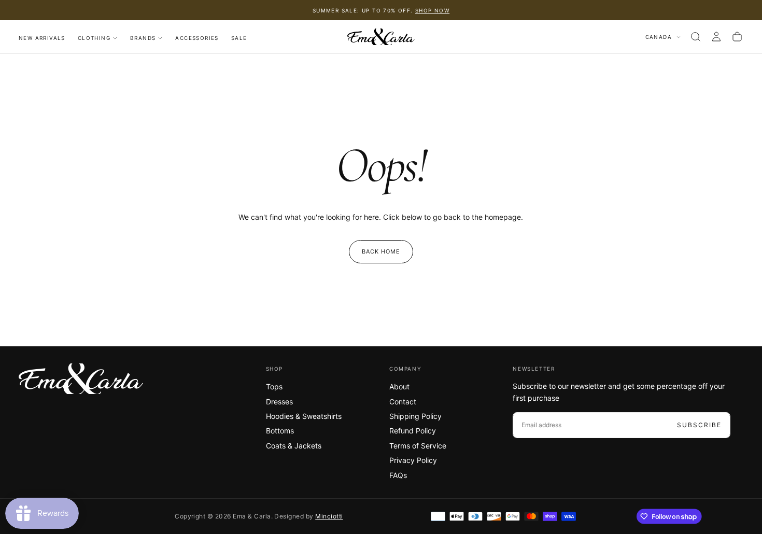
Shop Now (432, 10)
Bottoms (280, 430)
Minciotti (329, 516)
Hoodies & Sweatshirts (304, 416)
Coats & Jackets (293, 445)
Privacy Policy (413, 460)
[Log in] (716, 37)
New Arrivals (42, 38)
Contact (402, 401)
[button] (695, 37)
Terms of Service (417, 445)
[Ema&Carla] (81, 379)
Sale (239, 38)
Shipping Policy (415, 416)
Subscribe (699, 425)
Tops (274, 386)
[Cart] (737, 37)
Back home (381, 251)
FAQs (398, 475)
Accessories (196, 38)
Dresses (279, 401)
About (399, 386)
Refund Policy (412, 430)
